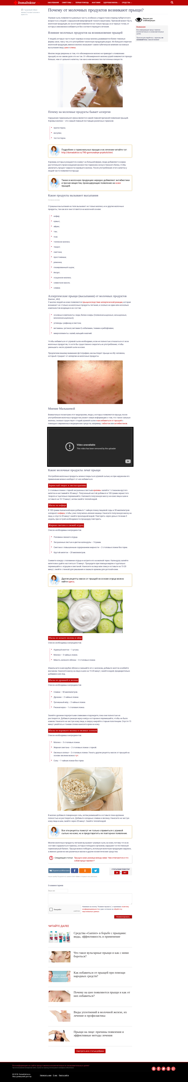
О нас (55, 1075)
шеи (66, 47)
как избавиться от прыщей (109, 420)
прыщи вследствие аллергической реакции (102, 302)
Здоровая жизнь (110, 2)
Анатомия (96, 2)
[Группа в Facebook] (158, 1070)
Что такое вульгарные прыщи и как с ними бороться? (101, 954)
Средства (126, 2)
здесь (71, 581)
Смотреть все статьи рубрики (90, 1051)
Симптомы (66, 2)
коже (118, 183)
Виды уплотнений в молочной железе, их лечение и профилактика (100, 1013)
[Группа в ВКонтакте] (153, 1070)
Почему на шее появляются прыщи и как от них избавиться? (102, 994)
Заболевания (53, 2)
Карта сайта (64, 1075)
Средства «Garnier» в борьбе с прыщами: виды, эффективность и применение (100, 934)
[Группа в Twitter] (163, 1070)
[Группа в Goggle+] (173, 1070)
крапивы (97, 490)
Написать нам (45, 1075)
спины (73, 47)
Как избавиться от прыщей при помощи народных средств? (99, 974)
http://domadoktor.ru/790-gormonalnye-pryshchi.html (87, 152)
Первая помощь (82, 2)
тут (76, 755)
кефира (61, 513)
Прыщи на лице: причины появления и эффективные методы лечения (99, 1033)
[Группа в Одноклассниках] (168, 1070)
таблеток (106, 423)
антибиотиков (120, 423)
